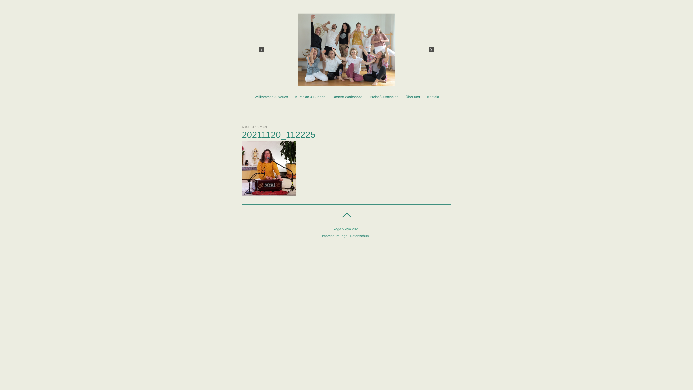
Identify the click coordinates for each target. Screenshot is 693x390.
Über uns (413, 96)
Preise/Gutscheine (384, 96)
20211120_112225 (278, 135)
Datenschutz (360, 236)
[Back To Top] (346, 215)
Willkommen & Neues (271, 96)
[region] (346, 50)
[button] (261, 49)
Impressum (330, 236)
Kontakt (433, 96)
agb (345, 236)
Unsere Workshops (348, 96)
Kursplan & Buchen (310, 96)
